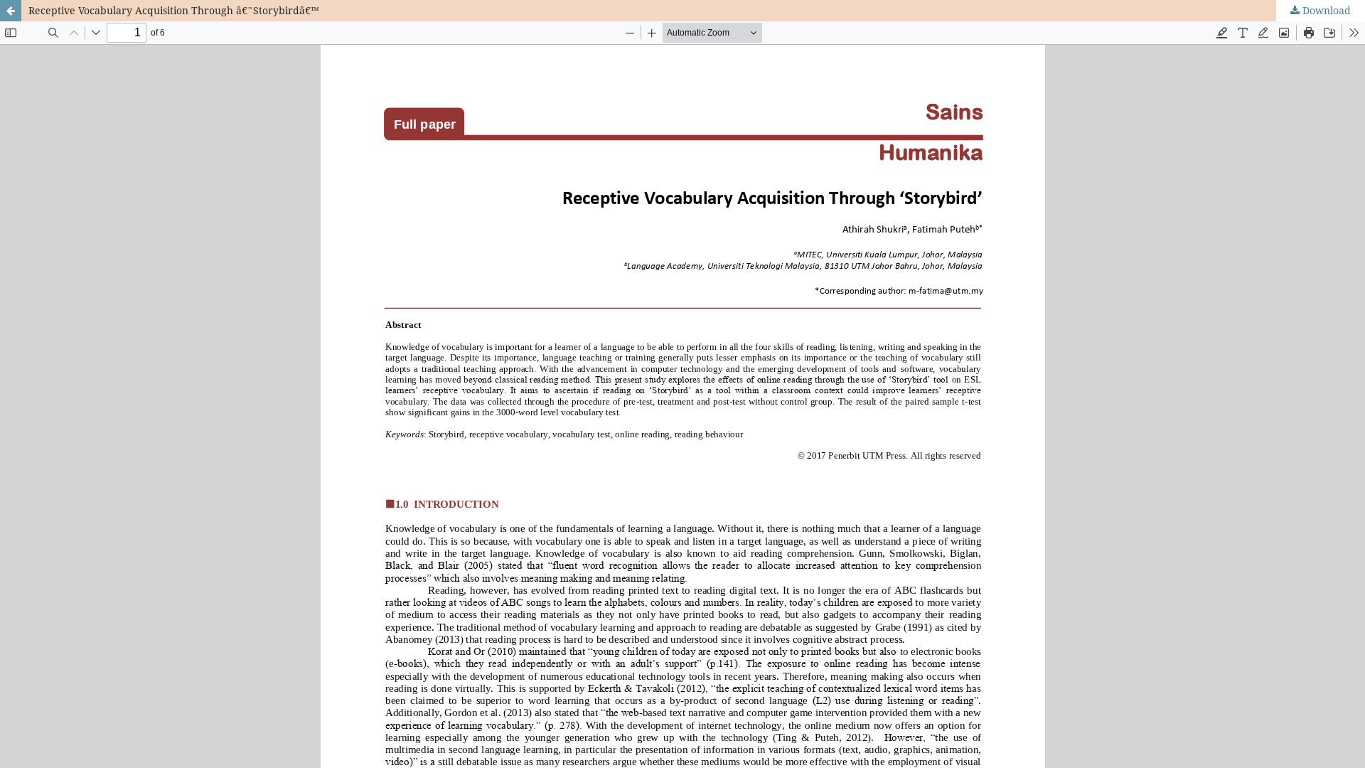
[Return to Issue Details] (10, 10)
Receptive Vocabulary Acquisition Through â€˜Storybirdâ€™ (173, 10)
